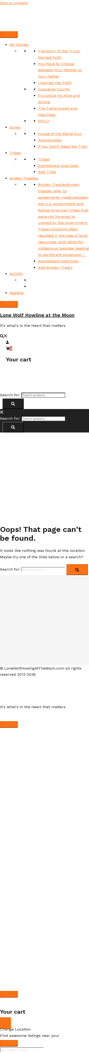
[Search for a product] (4, 335)
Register (16, 293)
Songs (14, 127)
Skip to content (14, 3)
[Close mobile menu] (2, 412)
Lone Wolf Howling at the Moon (37, 315)
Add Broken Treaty (55, 267)
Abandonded (49, 140)
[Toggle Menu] (9, 34)
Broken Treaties (23, 178)
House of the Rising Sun (60, 133)
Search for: (10, 395)
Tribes (15, 153)
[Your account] (8, 342)
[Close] (9, 304)
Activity (16, 273)
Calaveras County (54, 89)
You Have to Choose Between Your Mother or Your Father (60, 70)
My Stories (18, 44)
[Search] (13, 403)
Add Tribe (47, 172)
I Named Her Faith (55, 83)
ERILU (43, 121)
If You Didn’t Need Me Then (63, 146)
